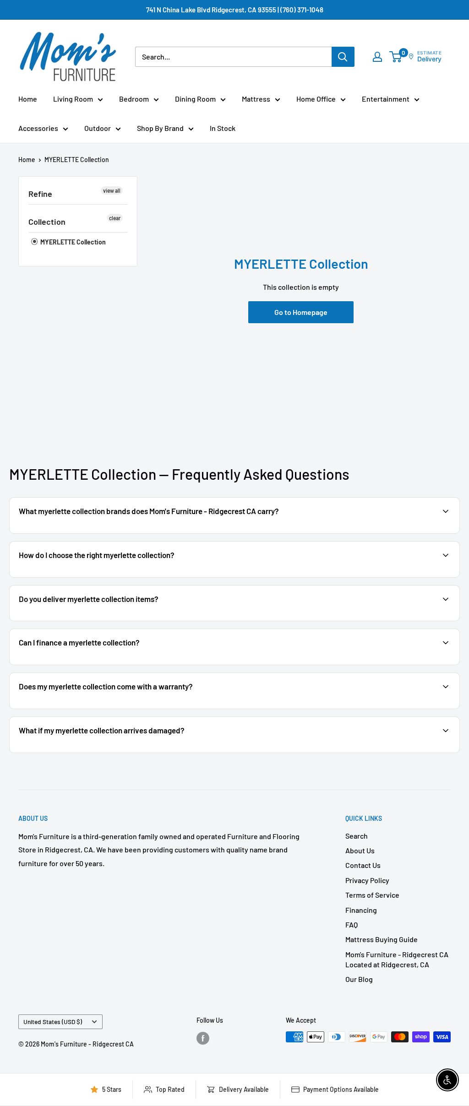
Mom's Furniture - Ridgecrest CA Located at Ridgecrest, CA (396, 959)
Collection (46, 222)
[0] (396, 56)
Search (356, 835)
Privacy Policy (367, 880)
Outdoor (97, 128)
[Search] (343, 57)
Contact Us (363, 865)
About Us (360, 850)
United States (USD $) (52, 1021)
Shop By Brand (160, 128)
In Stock (222, 128)
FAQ (351, 924)
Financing (361, 909)
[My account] (377, 57)
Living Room (73, 98)
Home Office (316, 98)
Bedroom (134, 98)
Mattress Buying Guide (381, 939)
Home (27, 98)
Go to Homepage (300, 312)
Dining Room (195, 98)
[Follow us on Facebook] (202, 1037)
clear (114, 218)
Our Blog (359, 979)
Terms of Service (372, 894)
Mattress (256, 98)
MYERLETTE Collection (76, 159)
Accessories (38, 128)
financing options (90, 664)
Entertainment (385, 98)
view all (111, 190)
